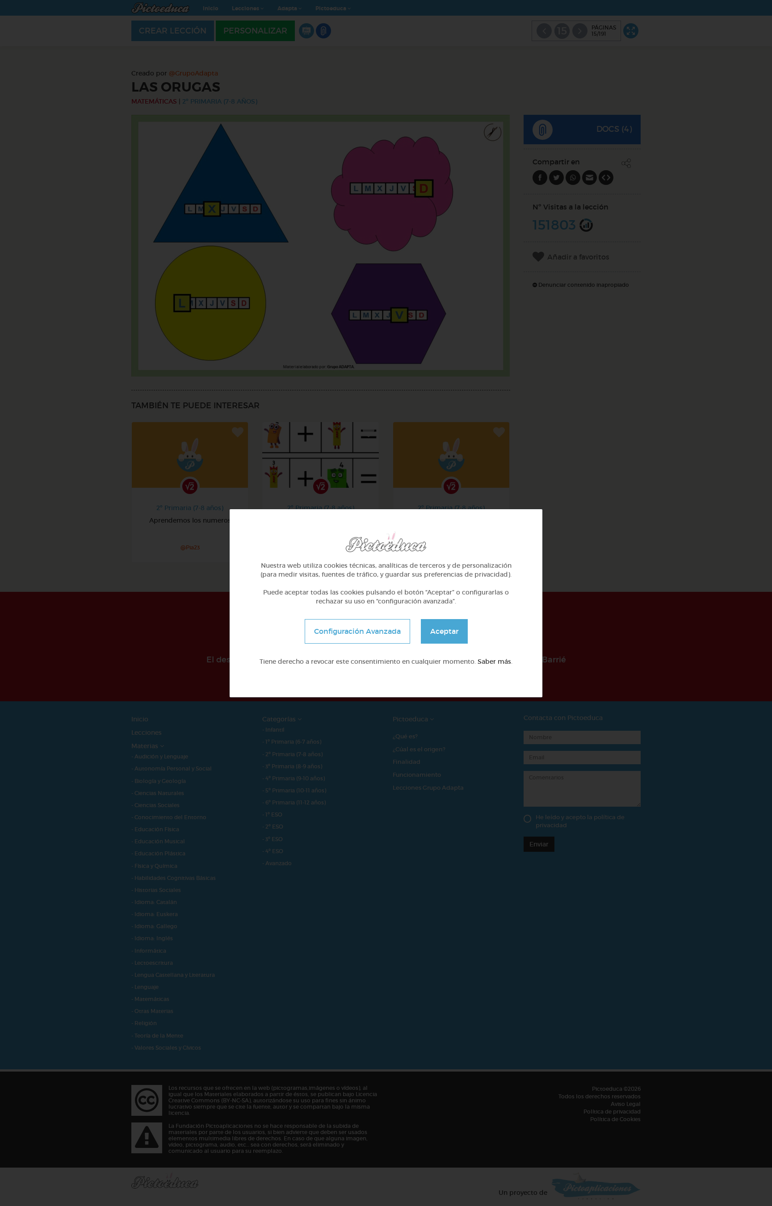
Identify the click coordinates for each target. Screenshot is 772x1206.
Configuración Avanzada (357, 630)
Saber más (494, 661)
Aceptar (444, 630)
